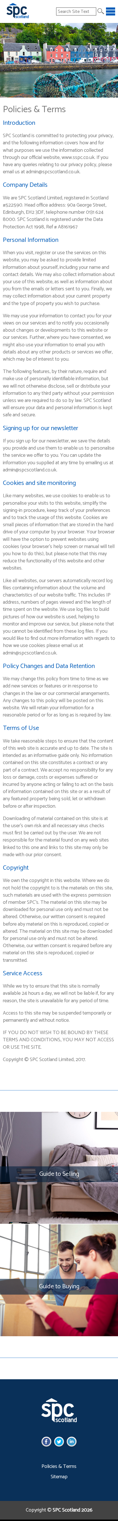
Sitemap (59, 1477)
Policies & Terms (59, 1466)
